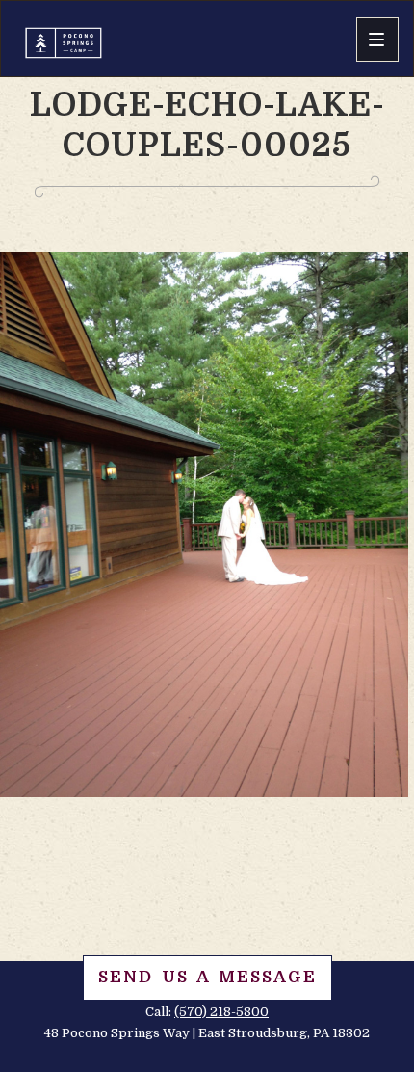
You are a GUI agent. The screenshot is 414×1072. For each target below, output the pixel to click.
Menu (377, 39)
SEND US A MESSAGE (207, 977)
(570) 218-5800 (221, 1012)
